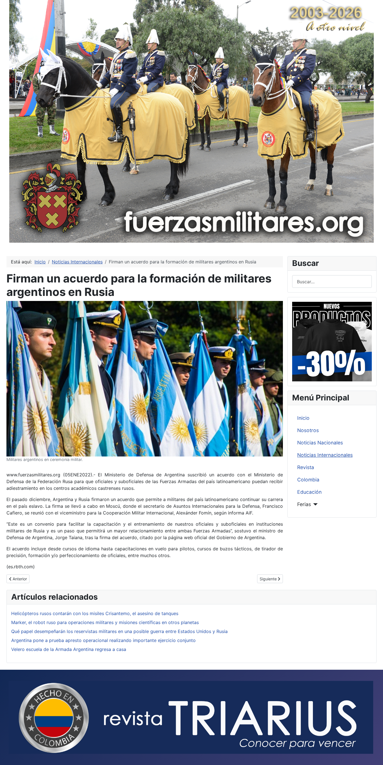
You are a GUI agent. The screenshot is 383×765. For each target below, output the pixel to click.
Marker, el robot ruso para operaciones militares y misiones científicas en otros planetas (105, 622)
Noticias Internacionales (325, 455)
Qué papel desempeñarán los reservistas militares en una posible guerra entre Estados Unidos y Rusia (119, 631)
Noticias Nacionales (320, 443)
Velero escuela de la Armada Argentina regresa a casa (68, 649)
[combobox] (332, 281)
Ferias (304, 504)
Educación (309, 492)
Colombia (308, 480)
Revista (305, 467)
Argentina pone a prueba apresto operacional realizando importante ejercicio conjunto (103, 640)
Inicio (303, 418)
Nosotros (308, 430)
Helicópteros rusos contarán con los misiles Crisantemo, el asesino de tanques (94, 613)
